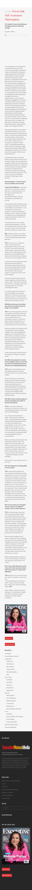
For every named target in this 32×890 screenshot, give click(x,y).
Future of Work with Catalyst (14, 716)
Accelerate (9, 680)
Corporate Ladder (11, 722)
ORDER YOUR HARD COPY (9, 644)
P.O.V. (6, 711)
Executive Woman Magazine (10, 789)
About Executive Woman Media (11, 781)
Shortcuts (9, 685)
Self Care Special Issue (11, 724)
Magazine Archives (7, 792)
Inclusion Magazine (10, 727)
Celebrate (9, 714)
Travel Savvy (10, 703)
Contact (4, 784)
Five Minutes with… (12, 672)
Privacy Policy (6, 798)
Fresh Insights (10, 719)
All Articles (8, 653)
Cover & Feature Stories (11, 656)
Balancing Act (10, 695)
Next (7, 674)
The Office (9, 682)
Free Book (5, 786)
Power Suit (9, 661)
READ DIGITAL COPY (9, 638)
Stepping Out (10, 706)
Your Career (8, 677)
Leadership (8, 659)
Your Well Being (11, 698)
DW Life (7, 693)
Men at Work (10, 666)
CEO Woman (10, 664)
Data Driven (9, 688)
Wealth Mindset (11, 701)
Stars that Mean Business (13, 709)
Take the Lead (10, 669)
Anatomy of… (10, 690)
